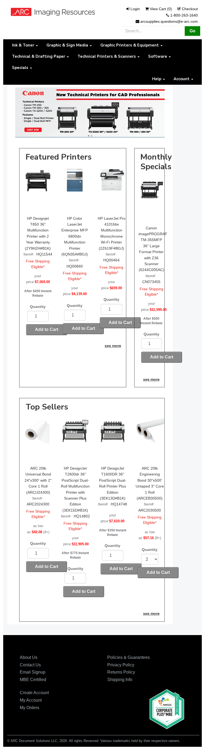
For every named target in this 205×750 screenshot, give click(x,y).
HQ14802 (82, 516)
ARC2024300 (38, 504)
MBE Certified (33, 679)
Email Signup (32, 672)
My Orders (29, 707)
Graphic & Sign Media (67, 45)
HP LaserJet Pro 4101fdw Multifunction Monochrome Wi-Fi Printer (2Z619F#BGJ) (111, 233)
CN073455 (151, 282)
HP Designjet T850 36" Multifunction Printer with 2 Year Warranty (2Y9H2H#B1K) (38, 233)
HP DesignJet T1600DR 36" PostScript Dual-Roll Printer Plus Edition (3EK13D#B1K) (112, 483)
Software (158, 56)
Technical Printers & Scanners (107, 56)
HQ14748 (119, 504)
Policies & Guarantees (128, 657)
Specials (20, 67)
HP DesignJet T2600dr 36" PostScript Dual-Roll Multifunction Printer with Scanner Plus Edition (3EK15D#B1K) (75, 489)
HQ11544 (44, 254)
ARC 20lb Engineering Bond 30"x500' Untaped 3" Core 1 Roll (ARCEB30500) (150, 483)
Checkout (190, 9)
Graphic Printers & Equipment (130, 45)
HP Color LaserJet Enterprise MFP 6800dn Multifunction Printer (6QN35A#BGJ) (74, 236)
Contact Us (30, 665)
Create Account (34, 692)
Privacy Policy (120, 665)
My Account (31, 700)
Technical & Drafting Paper (39, 56)
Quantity (38, 306)
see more (113, 345)
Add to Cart (46, 329)
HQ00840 (74, 266)
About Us (28, 657)
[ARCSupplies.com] (52, 11)
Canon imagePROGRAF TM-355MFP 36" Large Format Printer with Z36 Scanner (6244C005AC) (151, 249)
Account (182, 79)
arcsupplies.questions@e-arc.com (169, 21)
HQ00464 (111, 260)
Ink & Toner (23, 45)
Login (135, 9)
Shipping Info (119, 679)
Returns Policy (121, 672)
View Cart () (161, 9)
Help (157, 79)
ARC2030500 (149, 510)
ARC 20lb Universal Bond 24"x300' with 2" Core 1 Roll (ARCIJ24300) (38, 480)
